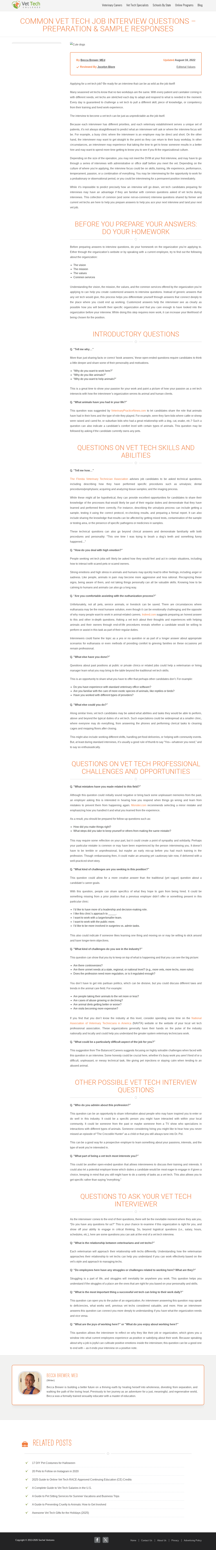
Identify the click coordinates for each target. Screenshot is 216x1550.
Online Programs (184, 5)
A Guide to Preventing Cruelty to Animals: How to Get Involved (69, 1504)
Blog (200, 5)
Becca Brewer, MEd (92, 60)
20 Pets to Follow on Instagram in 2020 (55, 1471)
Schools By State (162, 5)
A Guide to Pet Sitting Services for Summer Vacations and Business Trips (75, 1496)
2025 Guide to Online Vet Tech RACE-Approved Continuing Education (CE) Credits (82, 1479)
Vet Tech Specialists (137, 5)
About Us (161, 1540)
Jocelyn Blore (106, 66)
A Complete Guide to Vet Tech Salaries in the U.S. (62, 1487)
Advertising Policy (193, 1540)
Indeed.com (149, 614)
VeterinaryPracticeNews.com (128, 410)
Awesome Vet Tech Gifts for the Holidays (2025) (60, 1512)
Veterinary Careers (112, 5)
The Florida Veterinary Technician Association (99, 479)
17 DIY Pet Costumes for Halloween (53, 1463)
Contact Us (146, 1540)
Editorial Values (186, 66)
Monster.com (138, 805)
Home (133, 1540)
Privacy (175, 1540)
